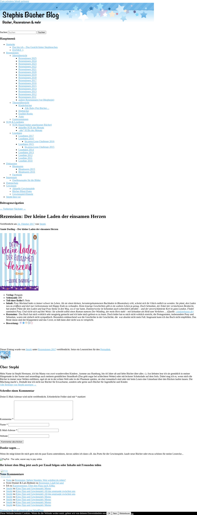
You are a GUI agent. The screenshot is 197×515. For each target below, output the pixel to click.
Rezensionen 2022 (27, 66)
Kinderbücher (25, 105)
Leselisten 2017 (26, 136)
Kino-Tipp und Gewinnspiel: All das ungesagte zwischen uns (45, 491)
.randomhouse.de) (184, 311)
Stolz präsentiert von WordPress (28, 510)
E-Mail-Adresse (8, 430)
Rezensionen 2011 (27, 97)
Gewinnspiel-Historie (22, 194)
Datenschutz (12, 183)
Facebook (17, 174)
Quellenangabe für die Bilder (26, 180)
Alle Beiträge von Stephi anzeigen (18, 384)
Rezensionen (12, 52)
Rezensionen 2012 (27, 94)
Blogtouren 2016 (26, 172)
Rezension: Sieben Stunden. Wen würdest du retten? (40, 480)
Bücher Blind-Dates (22, 191)
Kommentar (6, 419)
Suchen (3, 32)
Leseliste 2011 (25, 158)
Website (4, 436)
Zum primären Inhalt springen (14, 1)
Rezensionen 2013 (27, 91)
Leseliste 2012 (25, 155)
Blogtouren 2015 (26, 169)
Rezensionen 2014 (27, 88)
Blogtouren (17, 166)
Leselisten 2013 (26, 152)
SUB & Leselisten (15, 122)
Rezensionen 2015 (27, 86)
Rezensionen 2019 (27, 75)
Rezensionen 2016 (27, 83)
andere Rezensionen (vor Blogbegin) (36, 100)
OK (109, 513)
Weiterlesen (124, 513)
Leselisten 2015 (26, 144)
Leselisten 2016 (26, 138)
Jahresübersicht (19, 55)
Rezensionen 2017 (27, 80)
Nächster (20, 209)
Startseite (10, 44)
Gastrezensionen (20, 119)
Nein (115, 513)
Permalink (105, 349)
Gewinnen (11, 185)
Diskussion (11, 163)
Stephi (43, 224)
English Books (25, 113)
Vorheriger (6, 209)
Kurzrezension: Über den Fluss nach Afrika (34, 485)
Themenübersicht (20, 102)
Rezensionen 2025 (27, 58)
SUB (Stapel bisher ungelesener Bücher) (32, 124)
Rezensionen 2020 (27, 72)
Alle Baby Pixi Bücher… (37, 108)
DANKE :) (17, 50)
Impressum (11, 177)
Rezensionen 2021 (27, 69)
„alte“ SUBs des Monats (30, 130)
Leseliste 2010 (25, 161)
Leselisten (17, 133)
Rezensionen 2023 (27, 64)
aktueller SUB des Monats (31, 127)
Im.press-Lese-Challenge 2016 (39, 141)
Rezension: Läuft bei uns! (51, 483)
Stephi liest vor (13, 197)
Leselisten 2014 (26, 149)
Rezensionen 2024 (27, 61)
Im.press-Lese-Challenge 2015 (39, 147)
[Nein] (132, 514)
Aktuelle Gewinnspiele (23, 188)
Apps (21, 116)
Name (4, 424)
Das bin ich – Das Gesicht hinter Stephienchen (35, 47)
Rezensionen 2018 (27, 77)
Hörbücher (23, 111)
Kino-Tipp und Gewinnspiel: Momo (33, 488)
